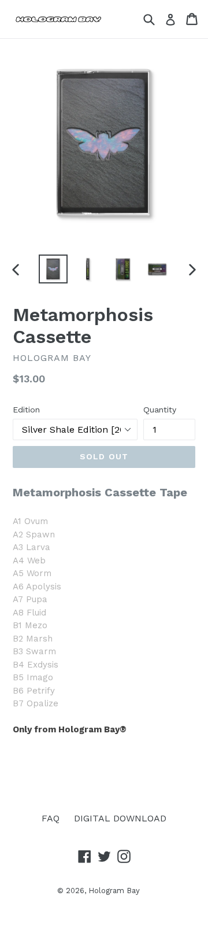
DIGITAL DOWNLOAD (120, 818)
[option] (53, 269)
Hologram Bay (114, 890)
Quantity (159, 409)
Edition (26, 409)
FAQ (51, 818)
